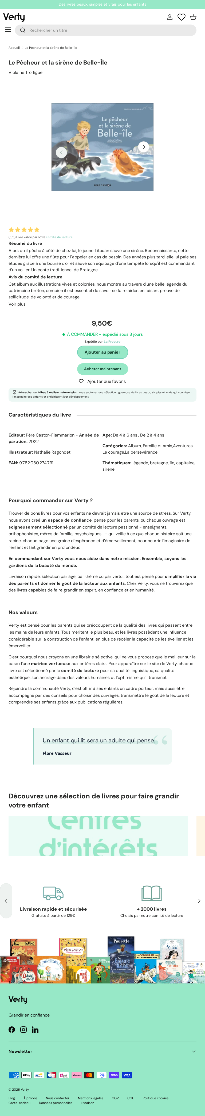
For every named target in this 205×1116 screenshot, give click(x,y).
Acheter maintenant (102, 368)
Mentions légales (90, 1098)
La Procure (112, 341)
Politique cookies (155, 1098)
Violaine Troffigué (25, 72)
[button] (193, 17)
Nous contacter (57, 1098)
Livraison (87, 1103)
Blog (12, 1098)
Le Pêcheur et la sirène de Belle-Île (51, 47)
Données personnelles (55, 1103)
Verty (25, 1089)
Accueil (14, 47)
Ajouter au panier (102, 352)
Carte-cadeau (19, 1103)
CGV (115, 1098)
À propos (30, 1098)
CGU (130, 1098)
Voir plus (17, 304)
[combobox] (105, 30)
